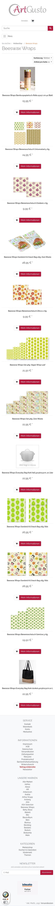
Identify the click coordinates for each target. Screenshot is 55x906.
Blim (27, 820)
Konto (27, 729)
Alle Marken (27, 782)
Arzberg (27, 800)
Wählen (42, 58)
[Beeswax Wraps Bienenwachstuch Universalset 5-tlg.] (27, 133)
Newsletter (27, 769)
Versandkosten (27, 752)
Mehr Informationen (30, 112)
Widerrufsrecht (27, 764)
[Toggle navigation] (4, 36)
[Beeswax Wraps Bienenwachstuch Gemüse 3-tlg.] (27, 618)
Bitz (27, 815)
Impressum (27, 744)
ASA (27, 802)
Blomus (27, 823)
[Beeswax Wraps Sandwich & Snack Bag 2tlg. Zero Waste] (27, 241)
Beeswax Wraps (27, 807)
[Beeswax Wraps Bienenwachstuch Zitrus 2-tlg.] (27, 295)
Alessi (27, 787)
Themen (27, 855)
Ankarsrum (27, 792)
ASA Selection (27, 805)
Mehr (27, 835)
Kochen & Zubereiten (27, 850)
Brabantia (28, 833)
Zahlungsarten (27, 754)
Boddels (27, 828)
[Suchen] (50, 28)
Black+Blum (27, 817)
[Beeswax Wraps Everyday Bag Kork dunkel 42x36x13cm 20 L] (27, 672)
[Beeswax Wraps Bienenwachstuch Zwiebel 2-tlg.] (27, 187)
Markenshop (27, 847)
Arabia (27, 794)
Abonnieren (46, 872)
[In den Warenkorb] (16, 112)
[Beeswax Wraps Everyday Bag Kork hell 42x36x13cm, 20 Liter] (27, 456)
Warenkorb (27, 727)
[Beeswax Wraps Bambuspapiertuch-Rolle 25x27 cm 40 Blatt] (27, 79)
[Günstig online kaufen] (27, 10)
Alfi (27, 789)
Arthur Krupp (27, 797)
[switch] (5, 902)
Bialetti (27, 812)
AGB (27, 747)
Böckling (27, 825)
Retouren (27, 757)
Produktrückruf (27, 759)
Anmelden (24, 21)
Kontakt (27, 724)
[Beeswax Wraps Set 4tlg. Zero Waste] (27, 402)
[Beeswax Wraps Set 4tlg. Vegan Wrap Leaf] (27, 348)
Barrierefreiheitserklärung (27, 762)
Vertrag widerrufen (27, 767)
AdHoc (27, 784)
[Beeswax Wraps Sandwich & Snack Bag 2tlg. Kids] (27, 510)
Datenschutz (27, 749)
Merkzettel (27, 732)
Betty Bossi (27, 810)
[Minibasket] (32, 21)
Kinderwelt (27, 852)
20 (42, 62)
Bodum (28, 830)
